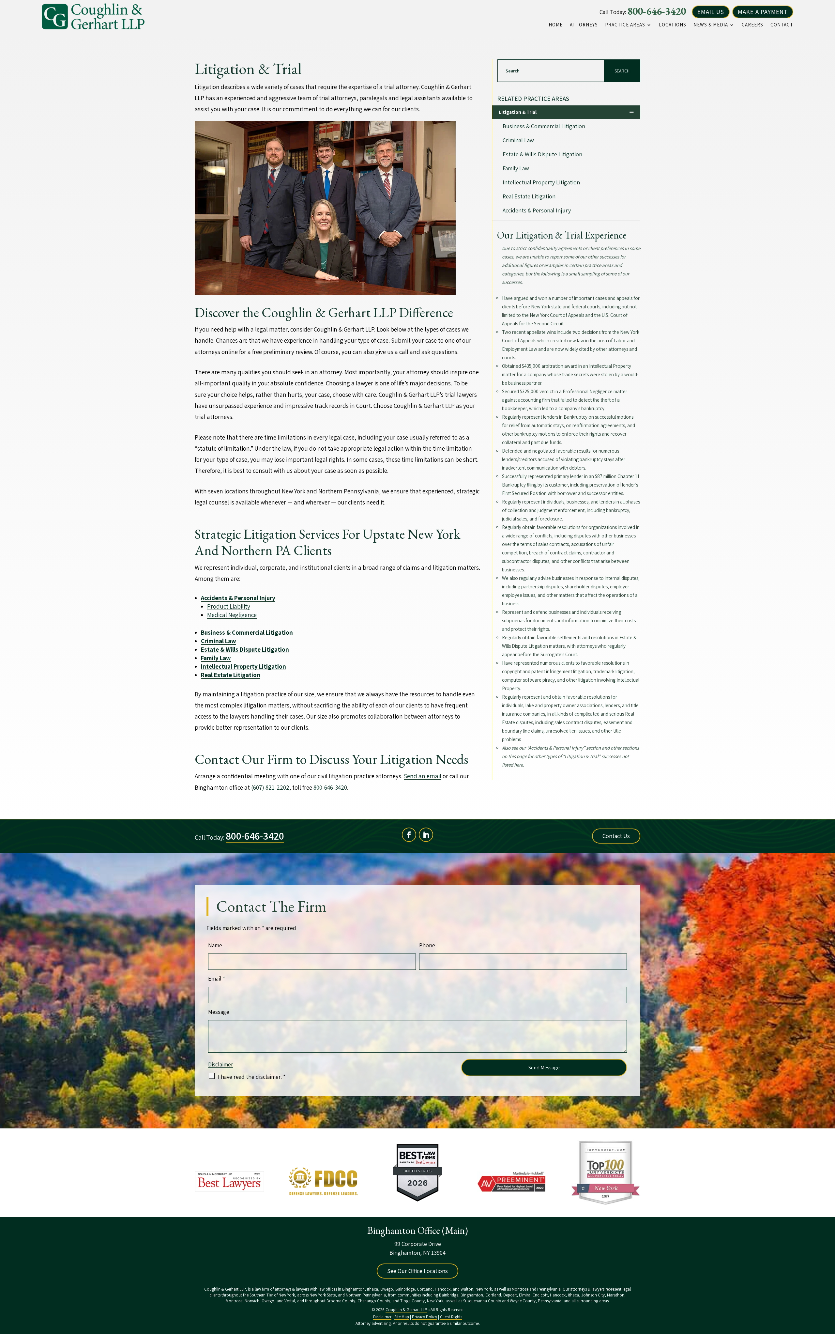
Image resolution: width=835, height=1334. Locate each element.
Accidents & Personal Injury (537, 210)
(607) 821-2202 (270, 787)
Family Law (516, 168)
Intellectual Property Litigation (541, 182)
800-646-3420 (656, 11)
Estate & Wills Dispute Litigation (245, 649)
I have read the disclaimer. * (251, 1076)
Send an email (422, 776)
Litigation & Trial (518, 112)
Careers (752, 25)
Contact (781, 25)
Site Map (401, 1317)
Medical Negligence (232, 615)
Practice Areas (625, 25)
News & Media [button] (710, 25)
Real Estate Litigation (529, 196)
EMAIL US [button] (710, 12)
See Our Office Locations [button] (417, 1271)
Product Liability (228, 606)
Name (215, 945)
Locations (672, 25)
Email (216, 978)
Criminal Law (518, 140)
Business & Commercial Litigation (247, 632)
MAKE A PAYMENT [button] (763, 12)
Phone (427, 945)
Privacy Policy (424, 1317)
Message (218, 1012)
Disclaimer (220, 1064)
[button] (828, 1286)
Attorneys (584, 25)
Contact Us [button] (616, 836)
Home (556, 25)
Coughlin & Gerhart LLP (406, 1309)
